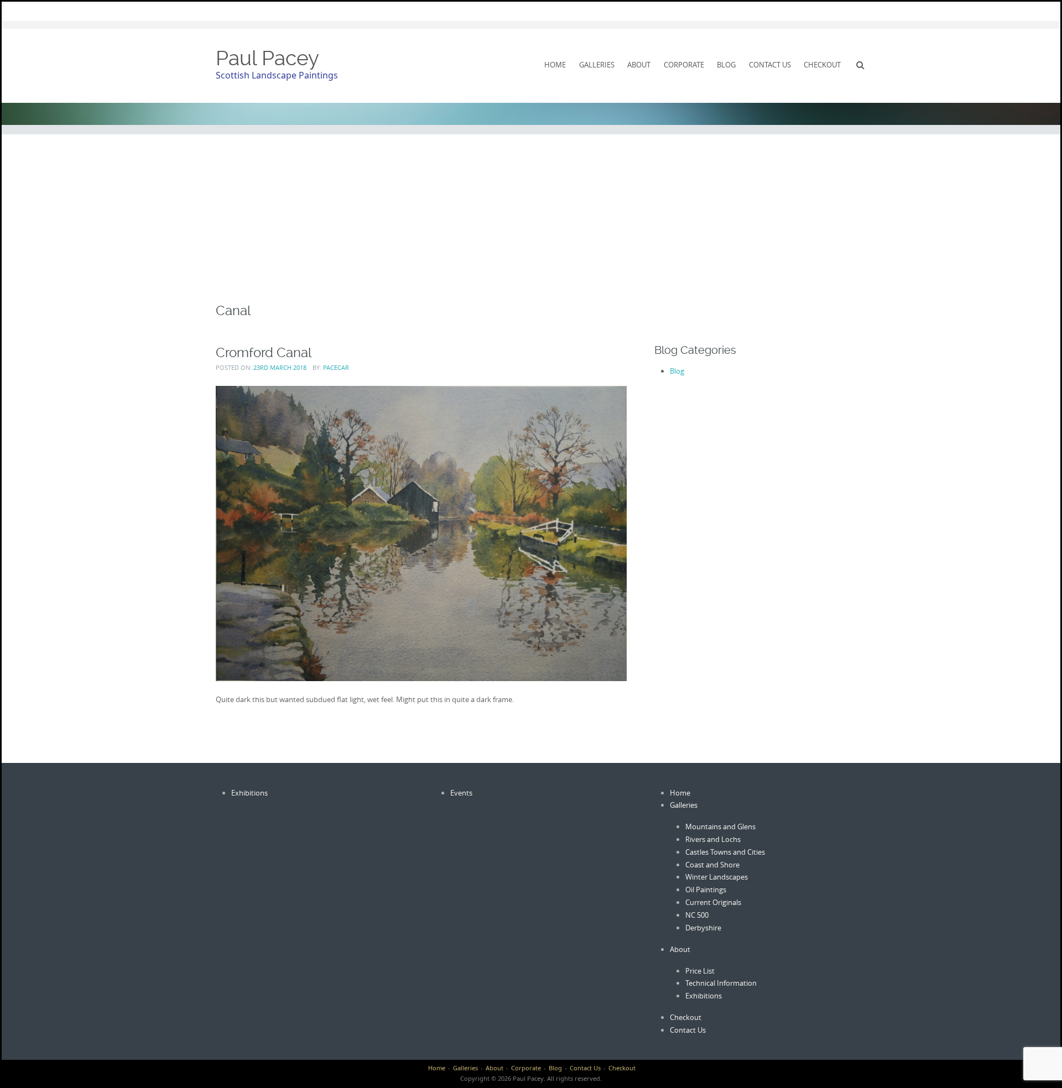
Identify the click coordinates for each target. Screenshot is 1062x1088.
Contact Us (770, 65)
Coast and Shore (712, 865)
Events (461, 793)
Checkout (822, 65)
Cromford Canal (263, 352)
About (638, 65)
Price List (700, 971)
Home (555, 65)
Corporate (684, 65)
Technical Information (721, 983)
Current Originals (713, 902)
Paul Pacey (267, 58)
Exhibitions (249, 793)
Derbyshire (703, 928)
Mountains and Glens (720, 826)
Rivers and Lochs (713, 839)
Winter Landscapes (716, 877)
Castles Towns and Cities (725, 852)
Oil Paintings (705, 890)
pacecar (336, 367)
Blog (726, 65)
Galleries (597, 65)
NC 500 (697, 915)
